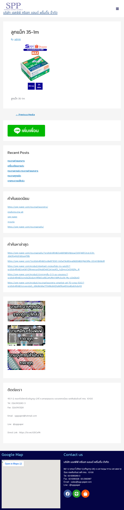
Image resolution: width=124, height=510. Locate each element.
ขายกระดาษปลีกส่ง (16, 180)
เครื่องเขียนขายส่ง (16, 165)
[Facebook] (68, 494)
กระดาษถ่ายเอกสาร (16, 160)
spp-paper (12, 216)
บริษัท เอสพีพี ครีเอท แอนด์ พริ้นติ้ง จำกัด (30, 12)
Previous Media (25, 114)
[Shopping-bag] (85, 494)
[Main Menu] (117, 8)
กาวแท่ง (11, 221)
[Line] (76, 494)
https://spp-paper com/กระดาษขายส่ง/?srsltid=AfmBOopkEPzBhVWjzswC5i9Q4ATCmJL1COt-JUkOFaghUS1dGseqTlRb (51, 254)
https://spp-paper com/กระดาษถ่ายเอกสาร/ (28, 207)
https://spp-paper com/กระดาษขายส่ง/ (26, 227)
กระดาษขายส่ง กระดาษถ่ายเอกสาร (23, 170)
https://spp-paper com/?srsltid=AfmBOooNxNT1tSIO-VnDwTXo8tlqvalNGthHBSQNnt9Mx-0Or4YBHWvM (56, 261)
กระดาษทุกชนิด (14, 175)
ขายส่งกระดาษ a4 (15, 212)
